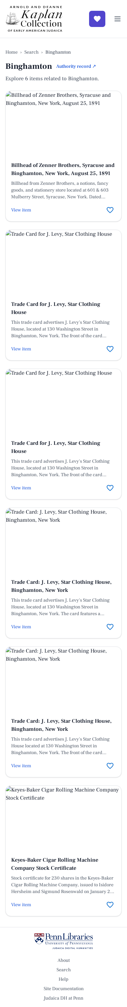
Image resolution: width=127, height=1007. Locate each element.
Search (31, 52)
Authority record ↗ (76, 66)
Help (63, 979)
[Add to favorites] (110, 210)
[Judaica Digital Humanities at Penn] (63, 941)
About (64, 960)
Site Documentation (64, 989)
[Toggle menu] (117, 19)
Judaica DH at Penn (63, 998)
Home (11, 52)
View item (21, 210)
